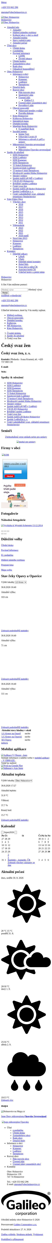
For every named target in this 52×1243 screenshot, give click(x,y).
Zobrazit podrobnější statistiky (15, 630)
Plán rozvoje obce (26, 92)
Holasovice (23, 77)
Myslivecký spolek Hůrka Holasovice (30, 173)
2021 (20, 233)
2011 (20, 222)
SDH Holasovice (20, 155)
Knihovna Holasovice (23, 118)
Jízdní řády (23, 264)
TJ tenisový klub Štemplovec (26, 170)
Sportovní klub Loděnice (24, 168)
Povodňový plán (26, 105)
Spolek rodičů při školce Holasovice (29, 189)
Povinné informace (21, 53)
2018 (20, 204)
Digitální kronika (20, 123)
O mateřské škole (26, 129)
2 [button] (8, 856)
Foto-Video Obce (15, 199)
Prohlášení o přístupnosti (12, 1239)
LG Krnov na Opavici (12, 736)
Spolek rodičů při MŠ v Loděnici (28, 178)
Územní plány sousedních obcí (32, 103)
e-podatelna (18, 50)
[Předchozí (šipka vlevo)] (2, 533)
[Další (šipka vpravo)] (5, 533)
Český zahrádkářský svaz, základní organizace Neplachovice (29, 195)
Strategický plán (25, 95)
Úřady (21, 259)
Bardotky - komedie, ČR (19, 860)
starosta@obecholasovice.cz (27, 1184)
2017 (20, 207)
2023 (20, 228)
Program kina (7, 565)
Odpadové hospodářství (23, 69)
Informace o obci (20, 74)
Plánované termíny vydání (30, 110)
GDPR (21, 56)
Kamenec (22, 79)
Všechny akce (19, 202)
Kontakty (11, 251)
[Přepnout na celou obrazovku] (5, 531)
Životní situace (25, 58)
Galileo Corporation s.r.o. (25, 1224)
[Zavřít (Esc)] (2, 531)
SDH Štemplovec (21, 162)
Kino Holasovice (20, 116)
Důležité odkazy (20, 254)
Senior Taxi (23, 134)
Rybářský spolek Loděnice (25, 183)
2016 (20, 209)
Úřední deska (19, 48)
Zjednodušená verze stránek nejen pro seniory (26, 437)
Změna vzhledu (8, 1234)
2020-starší (23, 235)
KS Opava (6, 740)
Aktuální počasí (20, 43)
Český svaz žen (20, 186)
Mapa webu (6, 570)
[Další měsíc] (16, 832)
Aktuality (17, 30)
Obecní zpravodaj (21, 108)
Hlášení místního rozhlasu (24, 32)
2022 (20, 230)
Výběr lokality (7, 582)
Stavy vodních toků (21, 40)
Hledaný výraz (35, 289)
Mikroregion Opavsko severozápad (29, 144)
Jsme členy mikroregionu (23, 1116)
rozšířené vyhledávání (11, 295)
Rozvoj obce (18, 90)
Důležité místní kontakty (29, 261)
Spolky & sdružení (15, 152)
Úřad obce (11, 45)
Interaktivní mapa (21, 121)
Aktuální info (13, 27)
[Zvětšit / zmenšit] (8, 531)
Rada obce (17, 66)
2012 (20, 220)
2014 (20, 215)
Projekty (22, 147)
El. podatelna (7, 555)
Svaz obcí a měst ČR (28, 267)
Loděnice (22, 82)
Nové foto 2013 (20, 238)
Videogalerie (18, 225)
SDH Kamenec (20, 160)
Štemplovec (23, 84)
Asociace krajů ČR (27, 269)
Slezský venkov (20, 175)
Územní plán (24, 97)
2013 (20, 217)
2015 (20, 212)
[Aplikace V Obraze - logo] (14, 755)
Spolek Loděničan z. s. (23, 191)
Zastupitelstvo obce (21, 64)
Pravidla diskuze (26, 113)
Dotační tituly (19, 87)
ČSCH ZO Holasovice (23, 181)
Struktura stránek (24, 1234)
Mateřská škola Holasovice (25, 126)
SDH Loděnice (20, 157)
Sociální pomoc (20, 131)
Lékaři (21, 256)
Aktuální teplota (20, 37)
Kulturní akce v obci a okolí (25, 35)
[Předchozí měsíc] (2, 832)
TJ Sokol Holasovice (22, 165)
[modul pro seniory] (26, 442)
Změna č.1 (29, 100)
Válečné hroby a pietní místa (31, 272)
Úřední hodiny (19, 61)
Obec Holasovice (15, 71)
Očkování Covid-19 (27, 136)
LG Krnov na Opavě (11, 733)
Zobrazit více (7, 1100)
